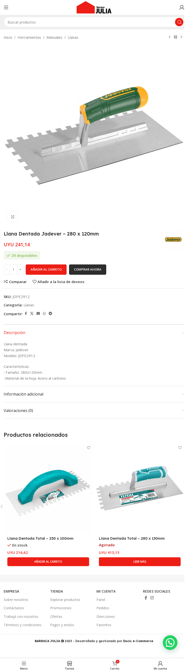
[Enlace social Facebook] (26, 313)
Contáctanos (14, 608)
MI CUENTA (106, 591)
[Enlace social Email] (38, 313)
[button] (48, 561)
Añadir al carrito (46, 269)
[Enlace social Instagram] (152, 597)
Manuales (54, 37)
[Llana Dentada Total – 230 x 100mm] (48, 488)
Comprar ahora (87, 269)
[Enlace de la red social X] (32, 313)
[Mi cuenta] (182, 7)
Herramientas (29, 37)
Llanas (73, 37)
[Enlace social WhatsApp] (44, 313)
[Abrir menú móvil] (6, 7)
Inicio (8, 37)
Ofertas (56, 616)
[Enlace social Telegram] (50, 313)
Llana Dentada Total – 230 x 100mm (40, 538)
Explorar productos (65, 599)
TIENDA (56, 591)
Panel (100, 599)
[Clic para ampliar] (12, 216)
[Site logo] (94, 6)
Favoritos (103, 624)
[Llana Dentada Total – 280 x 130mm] (139, 488)
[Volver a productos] (175, 37)
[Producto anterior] (170, 37)
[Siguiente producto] (181, 37)
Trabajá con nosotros (21, 616)
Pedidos (102, 608)
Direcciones (105, 616)
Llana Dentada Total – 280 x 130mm (132, 538)
